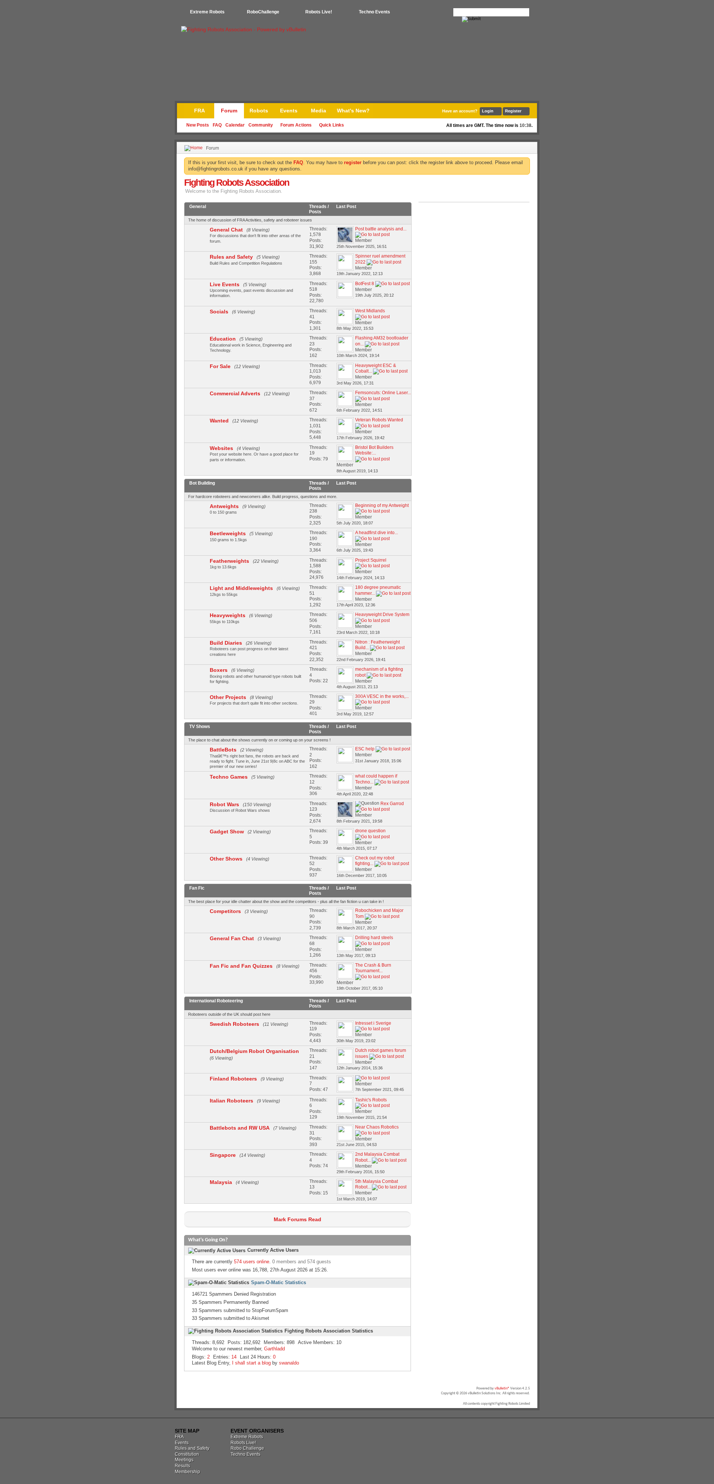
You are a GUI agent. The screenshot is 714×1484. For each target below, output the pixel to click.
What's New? (353, 111)
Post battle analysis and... (380, 229)
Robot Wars (224, 804)
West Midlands (370, 310)
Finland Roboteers (233, 1079)
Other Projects (228, 697)
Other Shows (226, 859)
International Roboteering (216, 1000)
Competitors (225, 911)
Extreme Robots (207, 12)
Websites (221, 448)
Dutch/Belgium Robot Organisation (254, 1051)
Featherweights (229, 561)
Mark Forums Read (297, 1219)
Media (318, 111)
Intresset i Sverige (373, 1023)
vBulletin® (502, 1388)
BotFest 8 (364, 283)
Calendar (235, 125)
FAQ (217, 125)
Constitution (187, 1454)
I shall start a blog (251, 1363)
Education (223, 339)
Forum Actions (296, 125)
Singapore (223, 1155)
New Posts (197, 125)
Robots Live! (318, 12)
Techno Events (374, 12)
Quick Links (331, 125)
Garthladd (274, 1348)
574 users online (251, 1261)
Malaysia (221, 1182)
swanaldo (289, 1363)
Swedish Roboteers (234, 1024)
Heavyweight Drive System (382, 614)
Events (289, 111)
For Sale (220, 366)
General (197, 206)
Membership (187, 1471)
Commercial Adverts (235, 393)
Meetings (184, 1459)
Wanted (219, 421)
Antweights (224, 506)
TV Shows (199, 726)
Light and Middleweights (241, 588)
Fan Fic (197, 888)
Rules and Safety (231, 257)
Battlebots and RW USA (240, 1128)
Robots (259, 111)
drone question (370, 830)
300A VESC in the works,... (382, 696)
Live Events (224, 284)
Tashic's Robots (371, 1099)
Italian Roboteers (231, 1101)
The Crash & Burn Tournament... (373, 968)
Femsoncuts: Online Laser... (383, 392)
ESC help (364, 748)
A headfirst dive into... (376, 532)
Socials (219, 312)
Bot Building (202, 483)
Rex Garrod (392, 803)
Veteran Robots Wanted (379, 419)
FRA (199, 111)
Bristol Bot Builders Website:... (374, 450)
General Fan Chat (232, 938)
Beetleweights (228, 533)
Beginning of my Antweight (382, 505)
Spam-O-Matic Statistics (278, 1282)
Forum (229, 111)
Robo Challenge (247, 1448)
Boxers (219, 670)
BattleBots (223, 750)
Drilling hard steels (374, 937)
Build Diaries (226, 643)
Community (260, 125)
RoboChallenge (263, 12)
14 (234, 1357)
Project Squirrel (370, 560)
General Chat (226, 230)
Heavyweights (227, 615)
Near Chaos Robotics (377, 1127)
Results (182, 1465)
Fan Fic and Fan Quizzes (241, 966)
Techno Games (229, 777)
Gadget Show (227, 831)
